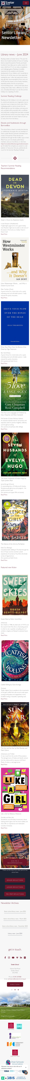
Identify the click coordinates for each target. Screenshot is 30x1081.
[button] (12, 990)
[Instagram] (9, 958)
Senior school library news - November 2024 (15, 926)
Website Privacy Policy (17, 1010)
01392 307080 (17, 977)
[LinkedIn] (21, 958)
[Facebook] (5, 958)
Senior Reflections (15, 880)
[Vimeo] (17, 958)
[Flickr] (25, 958)
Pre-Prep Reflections (15, 894)
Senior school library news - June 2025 (15, 911)
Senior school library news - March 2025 (15, 919)
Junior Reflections (15, 887)
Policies (8, 1010)
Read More (4, 234)
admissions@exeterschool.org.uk (17, 979)
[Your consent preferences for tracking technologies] (5, 1078)
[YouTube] (13, 958)
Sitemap (3, 1010)
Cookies (3, 1012)
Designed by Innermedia (7, 1016)
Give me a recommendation (15, 862)
